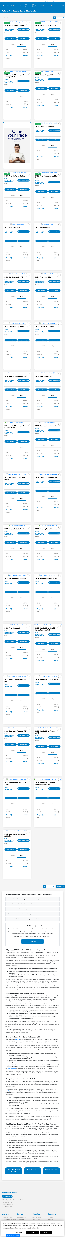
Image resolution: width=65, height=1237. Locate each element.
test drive (17, 1039)
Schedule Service (21, 1217)
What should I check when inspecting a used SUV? (20, 909)
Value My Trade (23, 38)
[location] (31, 1)
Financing (36, 1214)
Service (20, 1214)
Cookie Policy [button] (6, 1228)
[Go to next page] (60, 17)
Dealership (52, 1214)
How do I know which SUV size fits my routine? (20, 904)
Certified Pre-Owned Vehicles (9, 1219)
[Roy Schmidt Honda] (6, 5)
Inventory (5, 1214)
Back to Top (60, 886)
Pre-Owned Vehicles (7, 1217)
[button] (28, 225)
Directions (50, 1219)
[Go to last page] (63, 17)
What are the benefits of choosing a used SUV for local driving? (24, 899)
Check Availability (10, 38)
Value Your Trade (32, 1170)
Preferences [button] (38, 1228)
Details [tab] (13, 44)
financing (7, 1091)
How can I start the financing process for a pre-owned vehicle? (23, 919)
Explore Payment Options (23, 29)
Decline (32, 1232)
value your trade (12, 1068)
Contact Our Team (51, 1170)
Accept (45, 1232)
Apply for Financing (37, 1217)
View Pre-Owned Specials (14, 1171)
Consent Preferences (13, 1235)
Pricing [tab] (21, 44)
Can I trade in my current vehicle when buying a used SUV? (22, 914)
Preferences (19, 1232)
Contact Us (32, 941)
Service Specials (21, 1219)
